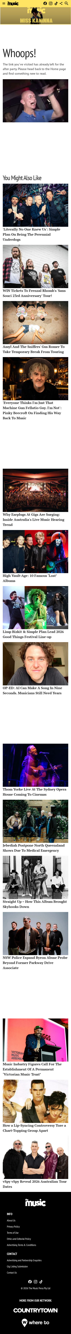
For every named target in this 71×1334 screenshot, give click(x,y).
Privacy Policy (13, 1226)
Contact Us (12, 1272)
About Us (11, 1220)
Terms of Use (13, 1232)
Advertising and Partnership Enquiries (24, 1260)
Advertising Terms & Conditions (21, 1245)
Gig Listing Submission (17, 1266)
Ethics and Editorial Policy (19, 1238)
